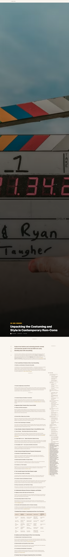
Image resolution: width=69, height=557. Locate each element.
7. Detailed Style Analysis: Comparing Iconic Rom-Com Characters (53, 425)
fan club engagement (18, 502)
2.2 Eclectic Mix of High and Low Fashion (54, 386)
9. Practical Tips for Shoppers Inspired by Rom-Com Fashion (53, 435)
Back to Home (13, 1)
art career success (28, 468)
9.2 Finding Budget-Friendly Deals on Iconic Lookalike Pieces (54, 439)
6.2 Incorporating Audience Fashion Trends (54, 420)
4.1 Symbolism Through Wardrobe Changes (54, 403)
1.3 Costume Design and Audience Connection (54, 380)
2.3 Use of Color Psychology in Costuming (55, 388)
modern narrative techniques (27, 371)
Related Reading (53, 475)
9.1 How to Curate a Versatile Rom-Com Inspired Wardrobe (54, 437)
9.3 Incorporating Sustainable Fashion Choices (54, 442)
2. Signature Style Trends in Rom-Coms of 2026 (54, 382)
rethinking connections (37, 401)
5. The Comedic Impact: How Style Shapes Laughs (54, 408)
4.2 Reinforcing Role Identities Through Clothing (55, 405)
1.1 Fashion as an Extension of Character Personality (54, 376)
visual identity (41, 358)
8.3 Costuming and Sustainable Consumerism (54, 433)
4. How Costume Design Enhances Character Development (54, 401)
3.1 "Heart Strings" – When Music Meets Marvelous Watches (54, 393)
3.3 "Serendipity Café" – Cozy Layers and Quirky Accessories (55, 399)
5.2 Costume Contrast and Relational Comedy (54, 412)
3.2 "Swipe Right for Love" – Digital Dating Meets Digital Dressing (54, 396)
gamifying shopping (30, 541)
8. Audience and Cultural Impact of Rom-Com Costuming (54, 427)
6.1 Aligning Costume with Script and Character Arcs (54, 418)
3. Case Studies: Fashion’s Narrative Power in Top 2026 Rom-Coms (54, 390)
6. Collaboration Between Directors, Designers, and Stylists (54, 416)
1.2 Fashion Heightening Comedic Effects (54, 378)
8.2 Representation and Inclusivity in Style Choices (54, 431)
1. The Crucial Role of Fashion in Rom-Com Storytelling (54, 374)
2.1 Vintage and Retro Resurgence (53, 384)
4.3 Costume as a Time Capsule (54, 407)
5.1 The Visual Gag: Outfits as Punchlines (55, 410)
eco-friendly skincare (21, 552)
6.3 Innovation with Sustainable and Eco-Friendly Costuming (55, 422)
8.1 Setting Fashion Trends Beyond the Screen (54, 429)
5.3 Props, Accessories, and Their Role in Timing (54, 414)
